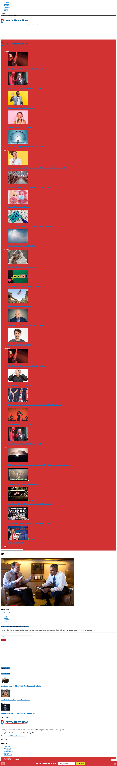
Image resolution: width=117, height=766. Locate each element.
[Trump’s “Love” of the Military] (18, 302)
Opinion (6, 5)
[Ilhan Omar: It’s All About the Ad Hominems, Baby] (5, 710)
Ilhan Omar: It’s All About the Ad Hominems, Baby (20, 714)
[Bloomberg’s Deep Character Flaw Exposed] (18, 84)
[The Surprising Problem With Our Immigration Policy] (5, 682)
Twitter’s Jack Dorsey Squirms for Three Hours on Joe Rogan (31, 523)
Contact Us (7, 761)
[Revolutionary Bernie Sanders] (18, 421)
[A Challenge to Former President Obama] (18, 283)
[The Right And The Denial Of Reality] (18, 263)
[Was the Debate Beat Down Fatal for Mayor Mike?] (18, 65)
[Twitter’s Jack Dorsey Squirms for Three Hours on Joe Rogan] (20, 519)
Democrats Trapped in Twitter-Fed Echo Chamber (27, 147)
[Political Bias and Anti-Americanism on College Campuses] (18, 223)
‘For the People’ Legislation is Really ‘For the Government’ (30, 504)
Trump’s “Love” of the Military (20, 306)
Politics (6, 2)
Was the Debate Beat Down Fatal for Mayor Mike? (27, 69)
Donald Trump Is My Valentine (20, 127)
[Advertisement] (34, 32)
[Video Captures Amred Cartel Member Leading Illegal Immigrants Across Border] (18, 461)
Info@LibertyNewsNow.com (16, 736)
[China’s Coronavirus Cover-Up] (18, 203)
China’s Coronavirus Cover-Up (20, 207)
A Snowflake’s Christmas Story (19, 345)
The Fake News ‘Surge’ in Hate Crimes (15, 700)
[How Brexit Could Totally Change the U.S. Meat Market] (18, 184)
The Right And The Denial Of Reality (22, 267)
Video (6, 9)
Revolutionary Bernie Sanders (19, 424)
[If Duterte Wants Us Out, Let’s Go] (18, 104)
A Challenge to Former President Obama (23, 286)
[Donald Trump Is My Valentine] (18, 123)
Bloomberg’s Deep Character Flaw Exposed (24, 88)
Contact (6, 10)
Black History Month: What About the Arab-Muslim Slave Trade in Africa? (36, 168)
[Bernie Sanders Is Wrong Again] (18, 382)
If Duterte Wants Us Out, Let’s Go (20, 108)
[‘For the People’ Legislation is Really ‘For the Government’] (20, 500)
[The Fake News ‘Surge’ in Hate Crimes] (5, 696)
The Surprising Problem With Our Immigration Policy (21, 686)
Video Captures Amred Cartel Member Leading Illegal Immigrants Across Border (38, 465)
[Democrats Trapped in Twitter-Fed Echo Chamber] (18, 143)
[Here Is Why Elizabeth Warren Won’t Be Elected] (18, 322)
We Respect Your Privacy (11, 759)
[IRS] (37, 606)
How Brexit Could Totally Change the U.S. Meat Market (29, 187)
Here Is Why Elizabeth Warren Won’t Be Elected (26, 325)
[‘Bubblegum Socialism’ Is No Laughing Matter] (20, 481)
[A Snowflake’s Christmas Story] (18, 341)
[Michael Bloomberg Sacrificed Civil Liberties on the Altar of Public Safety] (18, 401)
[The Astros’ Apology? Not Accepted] (18, 242)
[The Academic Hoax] (20, 539)
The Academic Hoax (15, 543)
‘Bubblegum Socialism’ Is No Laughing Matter (25, 484)
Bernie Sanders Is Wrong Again (20, 385)
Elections (7, 7)
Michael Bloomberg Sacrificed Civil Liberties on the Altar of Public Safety (35, 405)
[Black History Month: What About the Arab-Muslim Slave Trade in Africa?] (18, 164)
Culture (6, 4)
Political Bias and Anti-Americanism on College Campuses (30, 226)
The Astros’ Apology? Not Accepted (21, 246)
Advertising (7, 758)
